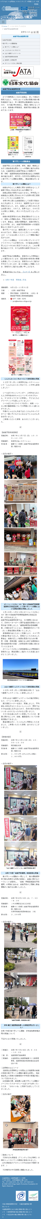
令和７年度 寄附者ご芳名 (15, 280)
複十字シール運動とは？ (12, 47)
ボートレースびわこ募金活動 (13, 63)
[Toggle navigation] (3, 22)
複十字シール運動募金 (10, 43)
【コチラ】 (26, 272)
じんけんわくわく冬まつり (13, 50)
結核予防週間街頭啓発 (11, 56)
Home (5, 26)
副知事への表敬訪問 (11, 60)
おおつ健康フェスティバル (13, 53)
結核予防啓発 (7, 40)
